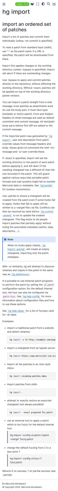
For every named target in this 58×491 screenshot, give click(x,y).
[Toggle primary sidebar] (4, 4)
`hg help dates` (16, 310)
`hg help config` (31, 296)
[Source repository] (32, 4)
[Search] (48, 3)
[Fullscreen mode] (37, 4)
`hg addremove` (20, 274)
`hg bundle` (46, 185)
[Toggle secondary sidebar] (54, 4)
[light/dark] (43, 3)
